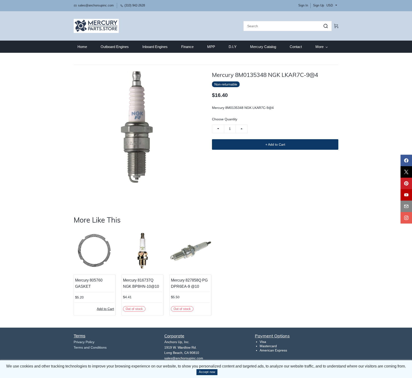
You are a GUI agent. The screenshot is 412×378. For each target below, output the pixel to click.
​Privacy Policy (84, 342)
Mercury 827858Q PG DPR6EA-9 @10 (189, 283)
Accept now (207, 372)
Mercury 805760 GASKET (89, 283)
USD (329, 5)
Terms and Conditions (90, 347)
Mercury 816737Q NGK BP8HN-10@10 (141, 283)
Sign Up (318, 5)
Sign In (303, 5)
